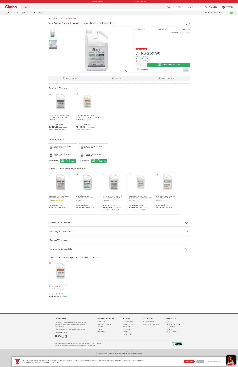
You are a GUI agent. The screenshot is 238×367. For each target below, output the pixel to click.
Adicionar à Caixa (168, 65)
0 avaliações (174, 32)
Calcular (186, 70)
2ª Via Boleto (208, 13)
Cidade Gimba (127, 334)
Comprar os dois (68, 161)
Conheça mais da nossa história (70, 329)
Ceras (75, 18)
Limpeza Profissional (66, 18)
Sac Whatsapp (170, 326)
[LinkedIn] (66, 336)
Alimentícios (101, 321)
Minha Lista (127, 326)
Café (35, 13)
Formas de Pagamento (145, 61)
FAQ (167, 321)
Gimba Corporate (97, 2)
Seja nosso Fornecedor (151, 324)
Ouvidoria (169, 329)
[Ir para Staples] (177, 7)
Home (49, 18)
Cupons (42, 13)
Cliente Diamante (129, 324)
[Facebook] (59, 336)
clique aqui (92, 345)
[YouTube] (56, 336)
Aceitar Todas (189, 361)
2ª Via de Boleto (128, 321)
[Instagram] (63, 336)
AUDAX (188, 29)
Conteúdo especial (167, 78)
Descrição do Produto (73, 78)
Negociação (127, 329)
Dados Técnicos (120, 78)
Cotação (125, 331)
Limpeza (55, 18)
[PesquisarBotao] (169, 7)
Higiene (99, 329)
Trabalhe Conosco (171, 331)
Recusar (200, 361)
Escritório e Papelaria (104, 324)
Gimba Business (140, 2)
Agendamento (149, 321)
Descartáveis (101, 331)
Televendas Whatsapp (173, 324)
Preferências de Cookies (215, 361)
